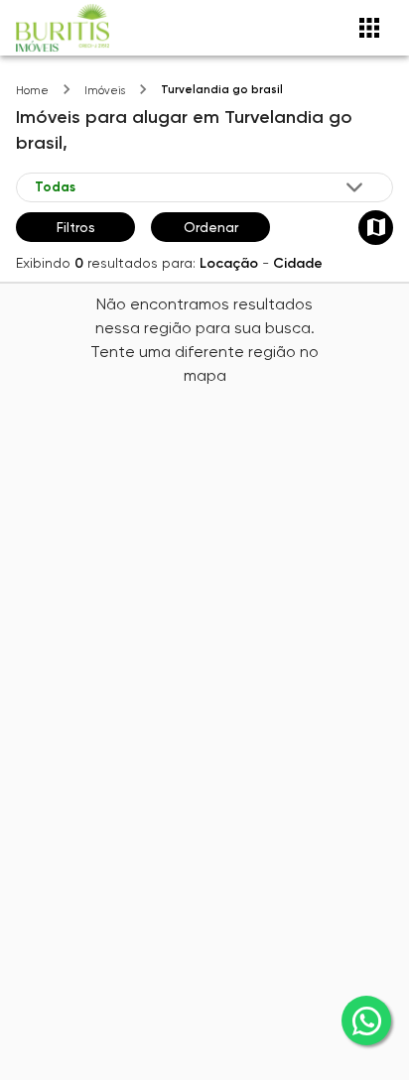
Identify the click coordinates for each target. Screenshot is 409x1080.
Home (32, 90)
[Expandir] (354, 187)
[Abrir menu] (369, 28)
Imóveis (104, 90)
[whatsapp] (366, 1020)
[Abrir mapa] (375, 227)
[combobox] (200, 187)
